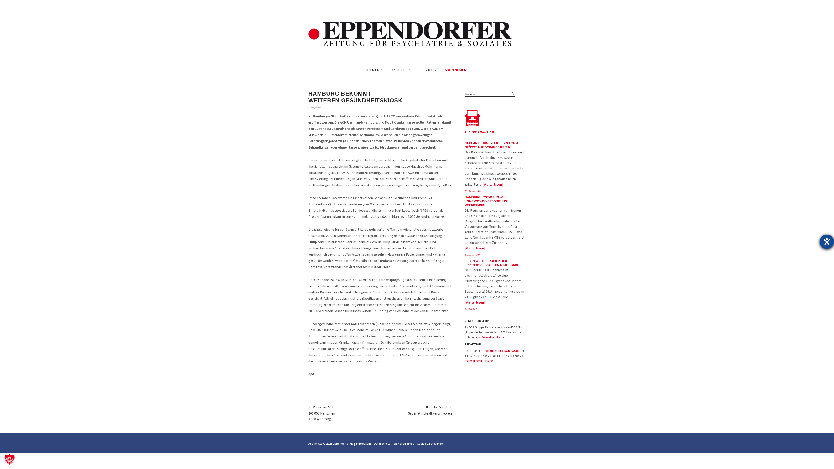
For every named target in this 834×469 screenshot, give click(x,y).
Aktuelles (401, 70)
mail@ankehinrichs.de (490, 337)
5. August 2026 (472, 254)
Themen (372, 70)
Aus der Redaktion (479, 132)
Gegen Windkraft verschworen (430, 410)
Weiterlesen (493, 184)
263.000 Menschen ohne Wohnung (322, 413)
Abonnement (457, 70)
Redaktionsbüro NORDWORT (501, 351)
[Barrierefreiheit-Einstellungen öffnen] (827, 241)
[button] (9, 459)
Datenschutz (382, 444)
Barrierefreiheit (404, 444)
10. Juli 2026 (471, 309)
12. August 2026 (473, 191)
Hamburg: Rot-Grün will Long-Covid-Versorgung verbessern (486, 201)
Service (426, 70)
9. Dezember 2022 (317, 107)
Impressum (363, 444)
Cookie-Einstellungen (430, 444)
